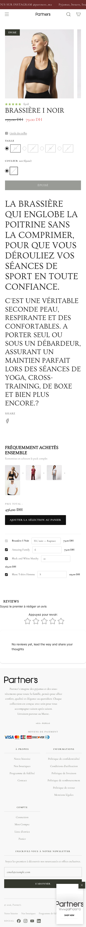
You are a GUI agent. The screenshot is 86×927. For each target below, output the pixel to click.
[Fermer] (81, 885)
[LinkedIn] (39, 921)
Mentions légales (63, 795)
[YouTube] (32, 921)
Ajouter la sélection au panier (35, 520)
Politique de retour (64, 787)
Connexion (22, 817)
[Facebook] (19, 921)
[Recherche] (68, 14)
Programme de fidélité (22, 773)
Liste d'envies (22, 831)
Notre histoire (22, 759)
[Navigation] (7, 14)
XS (15, 148)
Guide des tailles (18, 133)
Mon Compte (22, 824)
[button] (69, 904)
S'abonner (43, 883)
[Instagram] (25, 921)
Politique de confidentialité (64, 759)
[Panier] (78, 14)
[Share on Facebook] (8, 421)
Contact (22, 780)
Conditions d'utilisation (64, 766)
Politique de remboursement (64, 780)
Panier (22, 839)
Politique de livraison (64, 773)
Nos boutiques (22, 766)
